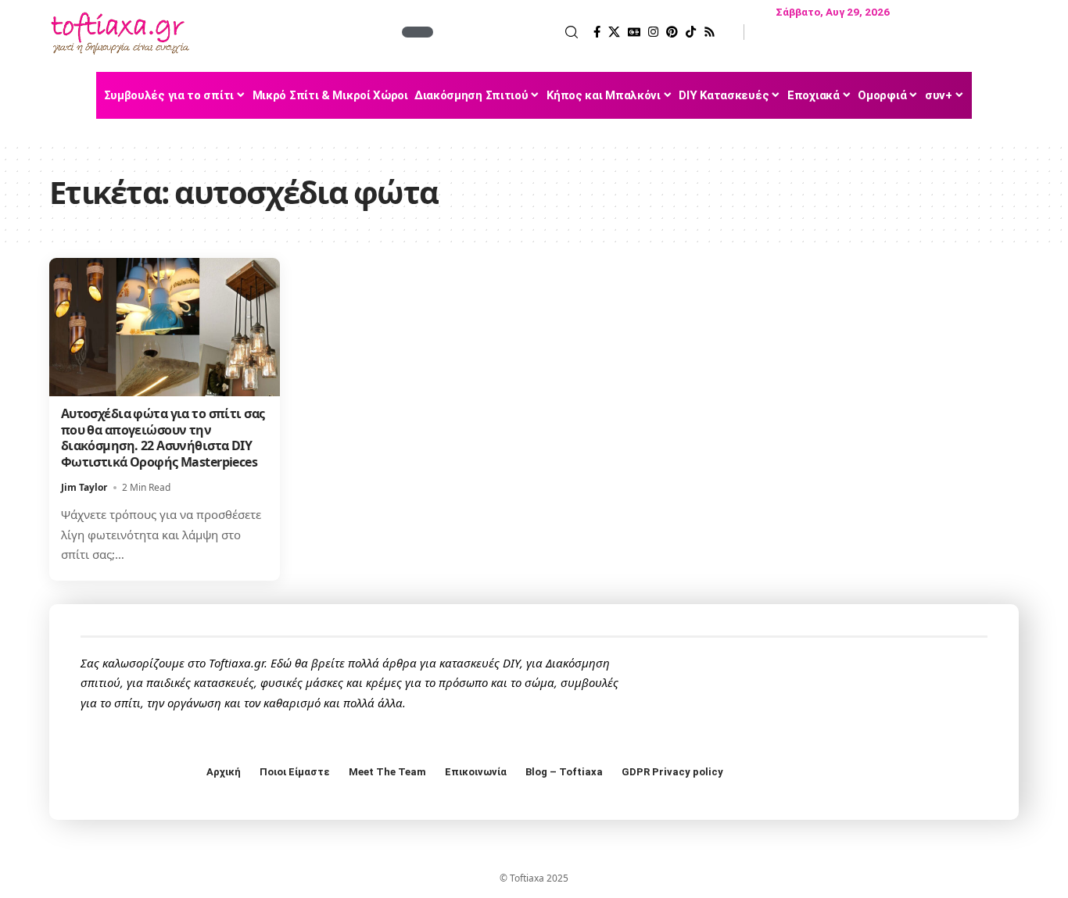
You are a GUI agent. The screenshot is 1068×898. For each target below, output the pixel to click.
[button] (507, 32)
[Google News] (634, 32)
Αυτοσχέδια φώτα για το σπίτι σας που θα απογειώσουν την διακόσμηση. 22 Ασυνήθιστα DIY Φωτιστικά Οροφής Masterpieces (163, 437)
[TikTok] (691, 32)
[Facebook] (597, 32)
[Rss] (709, 32)
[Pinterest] (672, 32)
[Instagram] (653, 32)
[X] (614, 32)
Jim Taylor (84, 487)
